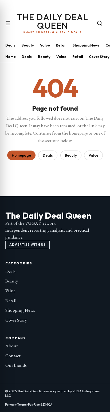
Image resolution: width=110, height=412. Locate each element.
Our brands (16, 365)
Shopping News (86, 45)
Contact (13, 356)
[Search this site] (100, 23)
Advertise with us (27, 245)
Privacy (10, 404)
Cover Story (99, 57)
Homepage (21, 155)
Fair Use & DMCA (40, 404)
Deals (10, 45)
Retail (61, 45)
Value (45, 45)
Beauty (27, 45)
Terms (22, 404)
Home (10, 57)
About (11, 346)
